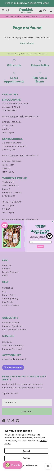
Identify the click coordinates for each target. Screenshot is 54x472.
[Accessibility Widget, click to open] (49, 236)
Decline (26, 458)
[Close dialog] (52, 222)
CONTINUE (40, 246)
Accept (26, 450)
